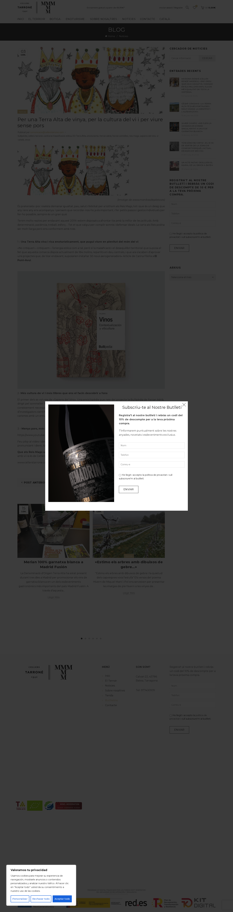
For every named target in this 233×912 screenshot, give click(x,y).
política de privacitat (156, 474)
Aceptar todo (62, 898)
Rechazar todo (41, 898)
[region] (41, 885)
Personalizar (19, 898)
